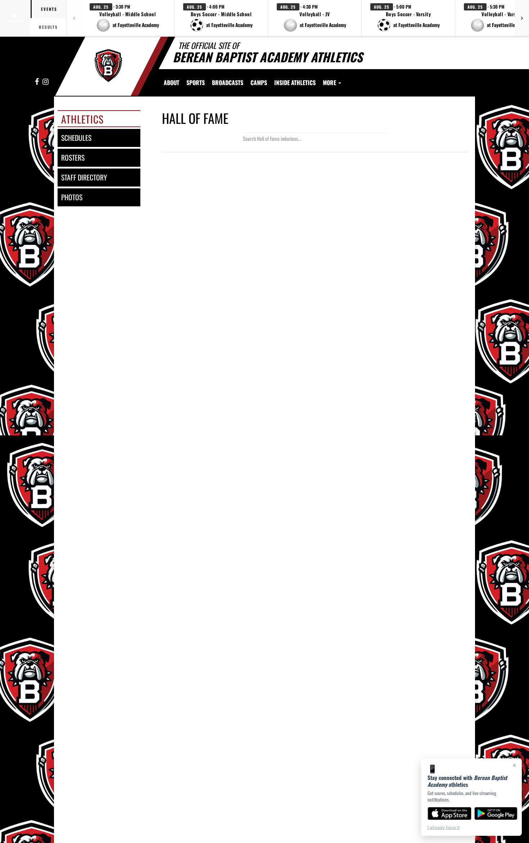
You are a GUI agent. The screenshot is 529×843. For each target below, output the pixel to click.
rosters (73, 157)
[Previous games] (74, 18)
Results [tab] (48, 27)
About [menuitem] (171, 82)
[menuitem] (227, 82)
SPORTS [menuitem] (195, 82)
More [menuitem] (330, 82)
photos (71, 197)
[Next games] (522, 18)
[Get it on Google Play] (496, 813)
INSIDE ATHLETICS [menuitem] (295, 82)
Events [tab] (49, 9)
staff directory (84, 177)
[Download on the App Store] (449, 813)
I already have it (444, 827)
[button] (128, 18)
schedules (76, 138)
